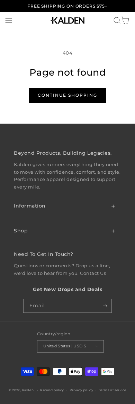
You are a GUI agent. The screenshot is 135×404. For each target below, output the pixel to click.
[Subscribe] (104, 305)
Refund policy (52, 390)
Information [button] (30, 206)
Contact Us (93, 273)
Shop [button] (21, 231)
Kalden (28, 390)
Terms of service (113, 390)
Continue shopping (67, 95)
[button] (8, 20)
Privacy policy (81, 390)
